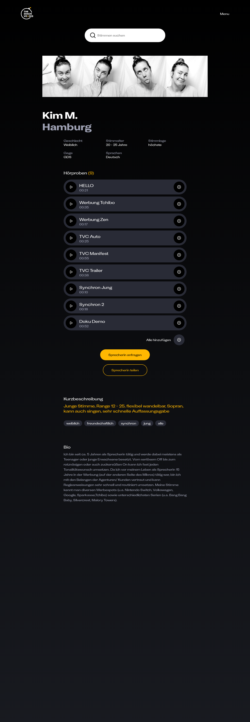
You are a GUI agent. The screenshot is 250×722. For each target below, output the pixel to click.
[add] (179, 187)
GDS (67, 157)
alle (160, 423)
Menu (224, 14)
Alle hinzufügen (158, 340)
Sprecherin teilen (125, 370)
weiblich (72, 423)
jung (147, 423)
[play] (71, 187)
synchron (128, 423)
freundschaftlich (100, 423)
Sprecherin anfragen (125, 355)
